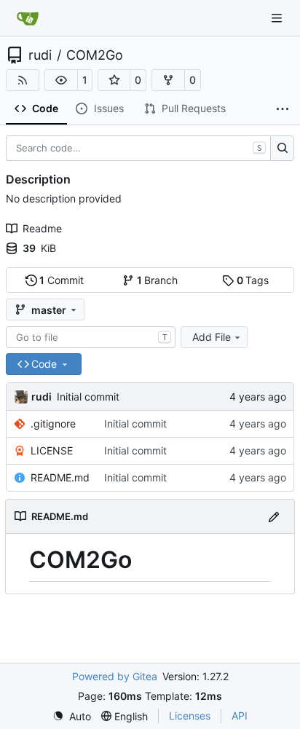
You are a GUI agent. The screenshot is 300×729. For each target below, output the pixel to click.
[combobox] (90, 337)
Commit (61, 280)
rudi (40, 55)
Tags (253, 280)
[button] (61, 80)
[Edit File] (273, 516)
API (240, 715)
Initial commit (88, 396)
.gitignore (53, 423)
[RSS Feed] (22, 80)
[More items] (282, 109)
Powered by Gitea (114, 676)
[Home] (27, 18)
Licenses (189, 715)
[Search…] (282, 148)
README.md (60, 477)
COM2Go (94, 55)
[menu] (71, 716)
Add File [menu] (211, 337)
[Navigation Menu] (278, 18)
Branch (157, 280)
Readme (42, 228)
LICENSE (52, 450)
